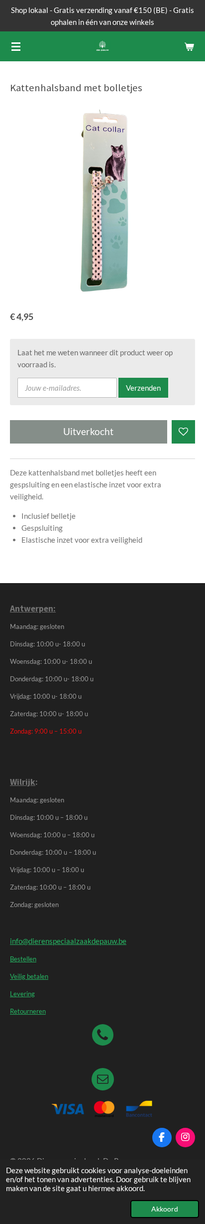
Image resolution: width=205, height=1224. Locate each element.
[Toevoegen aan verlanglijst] (183, 432)
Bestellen (23, 959)
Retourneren (28, 1011)
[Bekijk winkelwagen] (189, 46)
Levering (22, 994)
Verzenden (143, 387)
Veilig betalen (29, 976)
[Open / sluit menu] (16, 46)
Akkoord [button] (164, 1209)
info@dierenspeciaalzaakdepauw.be (68, 940)
